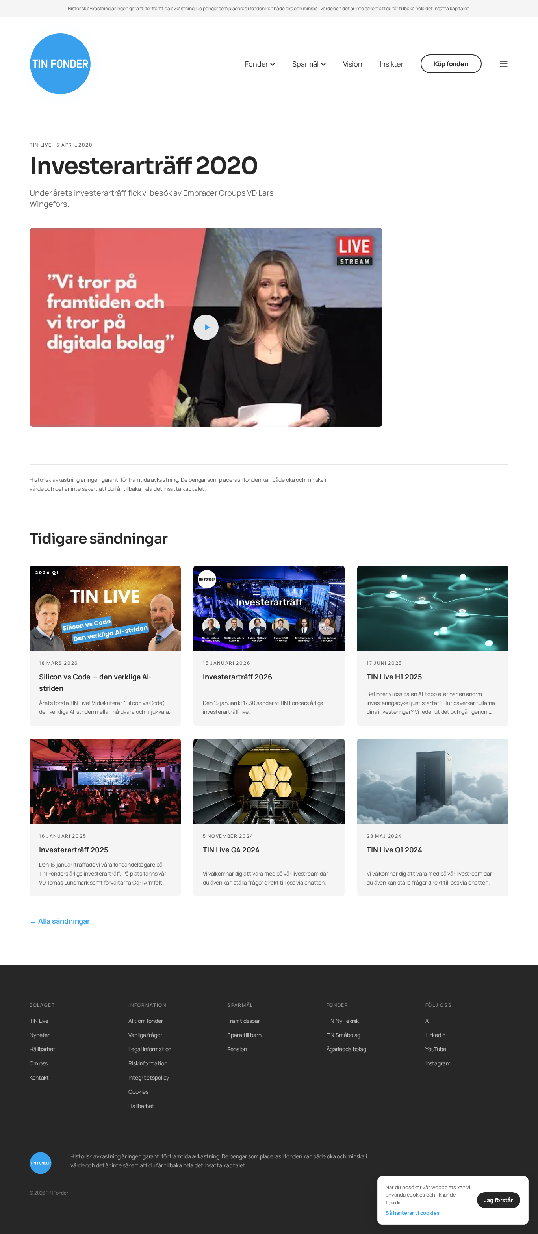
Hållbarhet (43, 1049)
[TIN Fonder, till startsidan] (60, 64)
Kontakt (39, 1077)
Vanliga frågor (145, 1035)
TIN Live (39, 1020)
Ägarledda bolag (346, 1049)
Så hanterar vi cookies (413, 1212)
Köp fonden (451, 63)
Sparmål (305, 64)
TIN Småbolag (344, 1035)
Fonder (256, 64)
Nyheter (40, 1035)
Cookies (138, 1091)
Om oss (39, 1063)
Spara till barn (244, 1035)
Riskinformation (147, 1063)
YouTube (435, 1049)
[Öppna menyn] (503, 63)
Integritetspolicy (148, 1077)
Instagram (438, 1063)
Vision (352, 64)
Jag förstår (498, 1200)
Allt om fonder (145, 1020)
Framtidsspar (243, 1020)
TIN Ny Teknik (343, 1020)
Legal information (149, 1049)
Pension (237, 1049)
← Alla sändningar (60, 921)
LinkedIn (435, 1035)
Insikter (391, 64)
